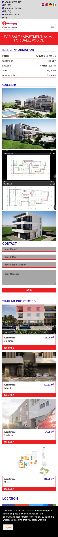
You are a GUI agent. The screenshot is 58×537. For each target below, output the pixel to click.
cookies (30, 510)
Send (29, 290)
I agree (7, 527)
